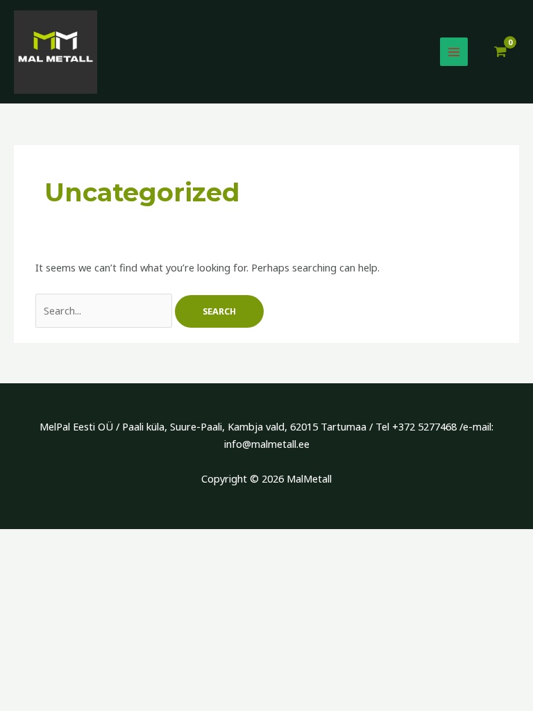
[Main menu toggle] (454, 51)
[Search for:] (105, 310)
